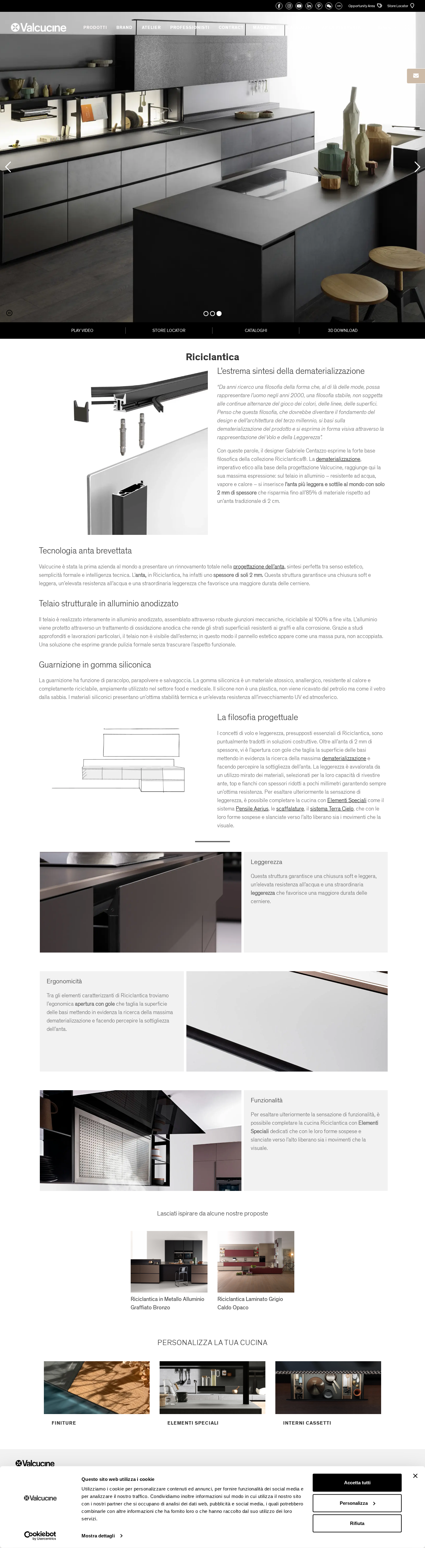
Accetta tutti (357, 1482)
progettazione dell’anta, (259, 566)
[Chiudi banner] (415, 1476)
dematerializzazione (338, 459)
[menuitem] (387, 27)
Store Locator (398, 5)
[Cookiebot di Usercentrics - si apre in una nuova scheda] (40, 1536)
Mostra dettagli (98, 1535)
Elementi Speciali (347, 800)
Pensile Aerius (252, 808)
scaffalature (290, 808)
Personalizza (354, 1502)
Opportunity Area (362, 5)
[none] (387, 27)
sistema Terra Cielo (331, 808)
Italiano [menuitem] (384, 27)
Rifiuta (357, 1523)
